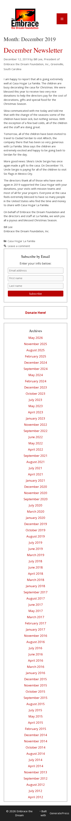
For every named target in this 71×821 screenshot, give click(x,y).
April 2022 (35, 449)
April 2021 (35, 474)
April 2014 (35, 766)
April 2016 (35, 660)
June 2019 (35, 549)
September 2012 (36, 778)
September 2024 (36, 369)
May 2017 (35, 611)
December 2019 (35, 524)
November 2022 (35, 424)
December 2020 (35, 487)
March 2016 (35, 667)
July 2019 (35, 542)
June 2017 (35, 604)
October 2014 (35, 747)
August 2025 (35, 350)
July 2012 (35, 791)
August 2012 (35, 784)
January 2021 (35, 480)
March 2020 (35, 511)
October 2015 (35, 691)
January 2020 (35, 518)
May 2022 (35, 443)
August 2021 (35, 462)
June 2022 (35, 437)
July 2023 (35, 400)
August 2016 (35, 642)
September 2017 (36, 592)
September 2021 (36, 455)
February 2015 (35, 729)
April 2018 (35, 573)
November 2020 (35, 493)
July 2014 (35, 760)
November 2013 (35, 772)
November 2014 (35, 741)
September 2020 (36, 499)
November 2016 (35, 636)
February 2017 (35, 623)
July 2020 (35, 505)
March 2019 (35, 555)
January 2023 (35, 418)
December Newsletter (33, 50)
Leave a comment (19, 246)
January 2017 (35, 629)
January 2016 (35, 673)
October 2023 (35, 393)
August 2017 (35, 598)
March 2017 (35, 617)
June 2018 (35, 567)
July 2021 (35, 468)
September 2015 (36, 698)
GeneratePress (59, 813)
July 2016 (35, 648)
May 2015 (35, 716)
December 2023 (35, 387)
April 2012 (35, 797)
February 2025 (35, 356)
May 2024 (35, 375)
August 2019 (35, 536)
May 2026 (35, 338)
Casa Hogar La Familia (21, 241)
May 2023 (35, 406)
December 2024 (35, 362)
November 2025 (35, 344)
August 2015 (35, 704)
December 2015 (35, 679)
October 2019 (35, 530)
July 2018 (35, 561)
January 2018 (35, 586)
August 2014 (35, 753)
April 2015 (35, 722)
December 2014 (35, 735)
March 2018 (35, 580)
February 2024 (35, 381)
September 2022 (36, 431)
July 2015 (35, 710)
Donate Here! (35, 313)
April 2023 (35, 412)
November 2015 (35, 685)
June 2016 (35, 654)
